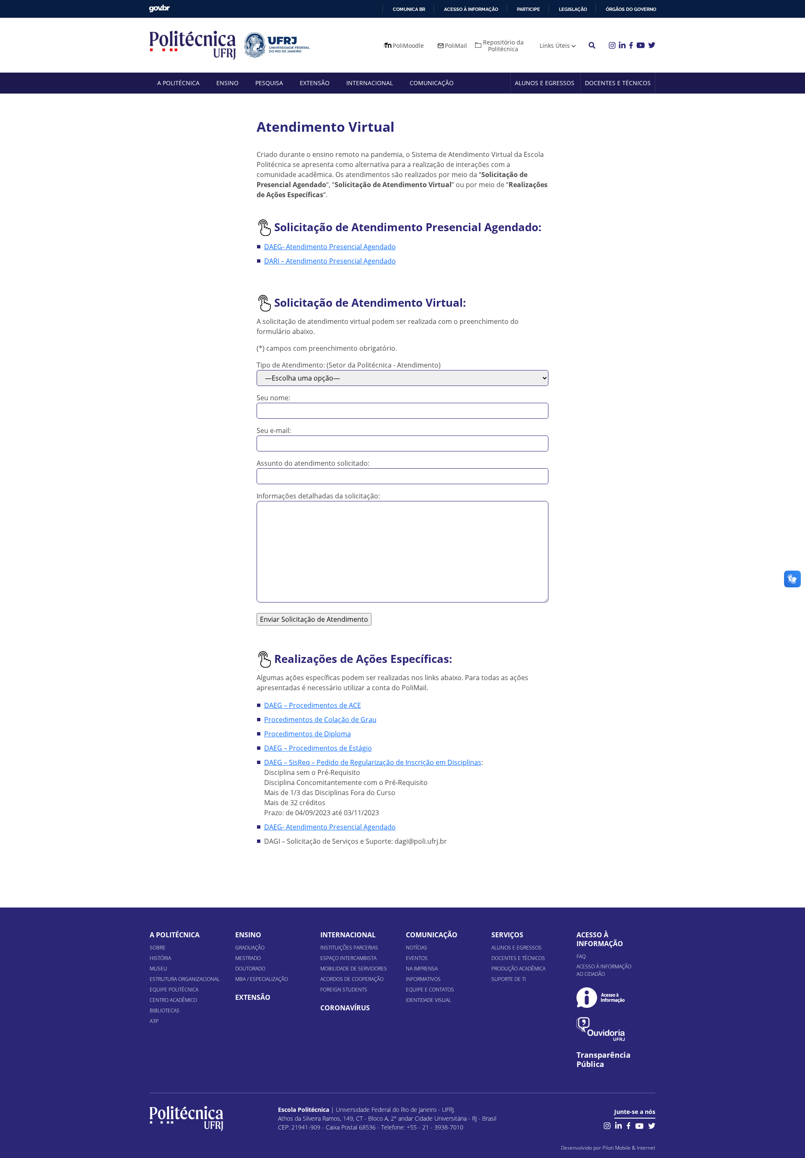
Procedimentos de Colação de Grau (320, 719)
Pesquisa (269, 83)
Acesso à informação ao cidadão (603, 970)
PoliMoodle (408, 46)
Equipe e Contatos (430, 989)
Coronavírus (345, 1007)
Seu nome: (273, 397)
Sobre (158, 947)
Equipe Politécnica (174, 989)
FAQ (581, 956)
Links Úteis (555, 46)
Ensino (227, 83)
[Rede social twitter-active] (651, 1125)
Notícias (416, 947)
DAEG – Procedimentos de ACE (312, 705)
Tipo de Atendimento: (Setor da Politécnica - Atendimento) (349, 365)
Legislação (573, 9)
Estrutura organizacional (185, 979)
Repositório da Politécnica (503, 45)
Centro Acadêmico (173, 1000)
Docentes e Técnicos (618, 83)
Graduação (250, 947)
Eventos (417, 958)
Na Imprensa (422, 968)
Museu (158, 968)
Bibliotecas (164, 1010)
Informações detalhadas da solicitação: (318, 496)
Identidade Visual (428, 1000)
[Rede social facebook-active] (628, 1125)
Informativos (423, 979)
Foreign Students (343, 989)
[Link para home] (186, 1118)
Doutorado (250, 968)
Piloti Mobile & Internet (628, 1147)
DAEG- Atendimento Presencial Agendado (330, 246)
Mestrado (248, 958)
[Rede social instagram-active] (607, 1125)
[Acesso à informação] (600, 997)
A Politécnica (178, 83)
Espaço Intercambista (348, 958)
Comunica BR (409, 9)
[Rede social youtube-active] (639, 1125)
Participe (528, 9)
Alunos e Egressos (544, 83)
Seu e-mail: (274, 430)
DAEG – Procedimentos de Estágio (318, 748)
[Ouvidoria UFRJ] (600, 1029)
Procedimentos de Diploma (307, 733)
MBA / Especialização (261, 979)
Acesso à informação (471, 9)
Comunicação (432, 83)
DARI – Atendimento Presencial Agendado (330, 261)
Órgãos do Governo (631, 9)
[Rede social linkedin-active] (618, 1125)
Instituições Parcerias (349, 947)
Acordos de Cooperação (352, 979)
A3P (154, 1021)
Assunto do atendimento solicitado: (313, 463)
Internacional (369, 83)
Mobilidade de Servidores (353, 968)
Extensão (315, 83)
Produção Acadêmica (518, 968)
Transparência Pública (603, 1059)
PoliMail (456, 46)
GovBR (159, 9)
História (160, 958)
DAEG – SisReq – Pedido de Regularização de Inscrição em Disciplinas (372, 762)
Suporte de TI (508, 979)
